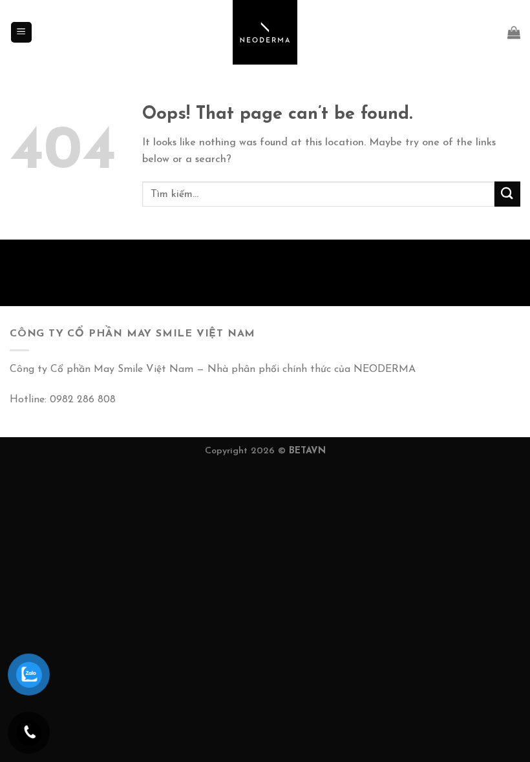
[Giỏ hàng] (513, 32)
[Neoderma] (265, 32)
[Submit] (507, 194)
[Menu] (21, 32)
